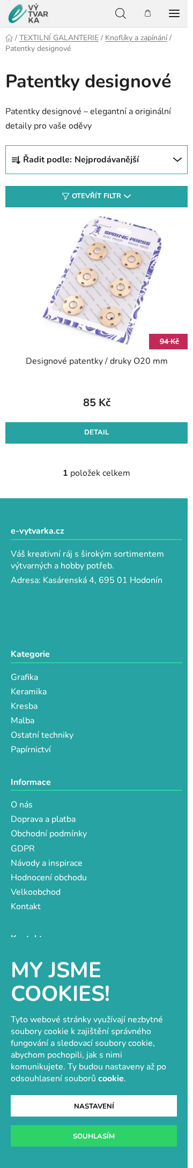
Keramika (29, 692)
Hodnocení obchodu (49, 878)
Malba (22, 721)
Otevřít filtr (96, 196)
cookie (111, 1078)
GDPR (23, 849)
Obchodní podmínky (49, 834)
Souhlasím (94, 1136)
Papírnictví (31, 749)
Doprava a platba (43, 819)
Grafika (24, 677)
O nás (22, 805)
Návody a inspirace (47, 863)
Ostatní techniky (42, 735)
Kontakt (26, 906)
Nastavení (94, 1106)
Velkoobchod (36, 892)
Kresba (24, 706)
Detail (96, 432)
